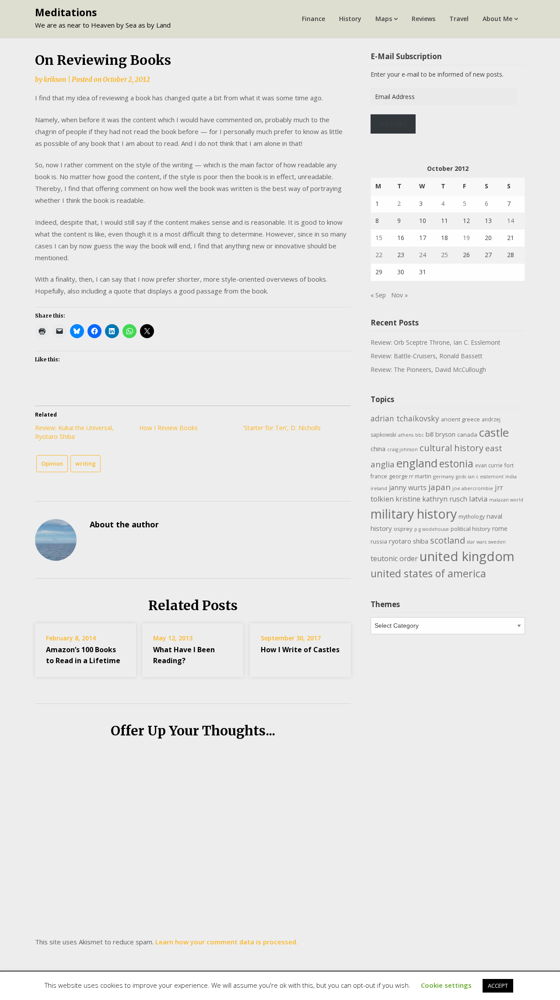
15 (378, 237)
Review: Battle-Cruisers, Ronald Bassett (427, 356)
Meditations (66, 12)
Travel (459, 18)
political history (470, 529)
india (511, 476)
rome (500, 528)
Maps (383, 18)
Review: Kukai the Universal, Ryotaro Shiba (74, 432)
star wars (476, 542)
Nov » (399, 295)
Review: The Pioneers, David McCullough (428, 369)
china (378, 448)
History (350, 18)
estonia (456, 463)
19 (466, 237)
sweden (497, 542)
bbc (419, 435)
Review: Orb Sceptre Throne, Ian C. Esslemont (435, 342)
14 (510, 220)
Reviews (423, 18)
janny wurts (408, 487)
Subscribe (392, 124)
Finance (313, 18)
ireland (379, 488)
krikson (55, 79)
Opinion (52, 463)
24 (422, 255)
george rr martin (410, 476)
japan (439, 487)
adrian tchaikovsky (405, 418)
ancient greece (460, 419)
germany (443, 476)
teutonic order (394, 558)
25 (444, 255)
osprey (403, 529)
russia (379, 541)
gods (461, 476)
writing (85, 463)
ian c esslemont (486, 476)
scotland (447, 540)
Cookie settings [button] (446, 985)
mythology (471, 516)
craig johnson (402, 449)
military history (414, 513)
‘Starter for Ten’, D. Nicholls (282, 428)
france (379, 476)
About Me (497, 18)
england (417, 463)
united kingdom (467, 556)
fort (509, 465)
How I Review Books (168, 428)
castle (494, 432)
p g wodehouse (431, 529)
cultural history (451, 448)
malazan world (506, 500)
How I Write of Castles (300, 649)
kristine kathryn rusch (431, 499)
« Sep (378, 295)
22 (378, 255)
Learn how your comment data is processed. (226, 941)
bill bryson (440, 434)
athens (405, 435)
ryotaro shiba (408, 541)
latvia (478, 499)
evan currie (489, 465)
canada (467, 434)
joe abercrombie (472, 488)
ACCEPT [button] (498, 985)
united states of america (428, 573)
